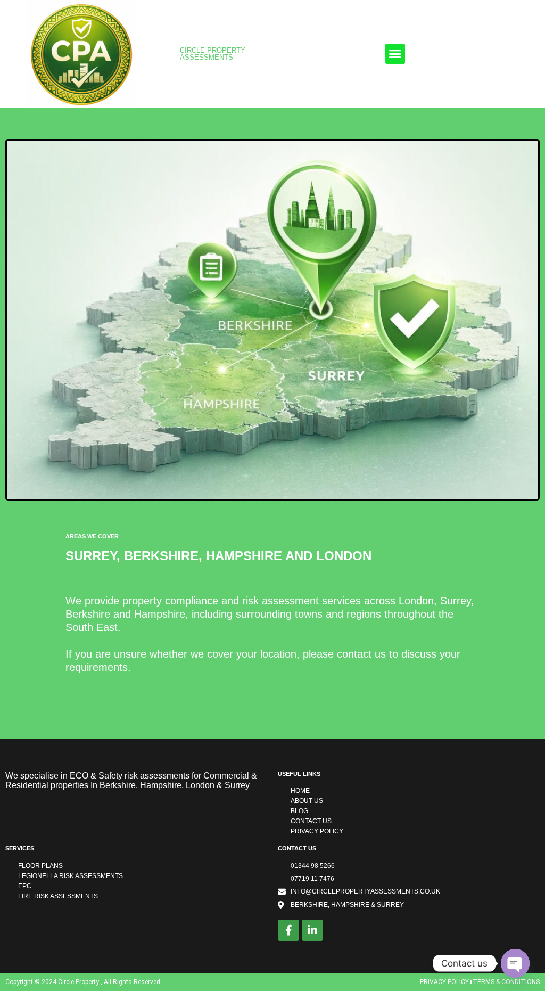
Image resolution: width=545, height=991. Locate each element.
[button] (395, 54)
